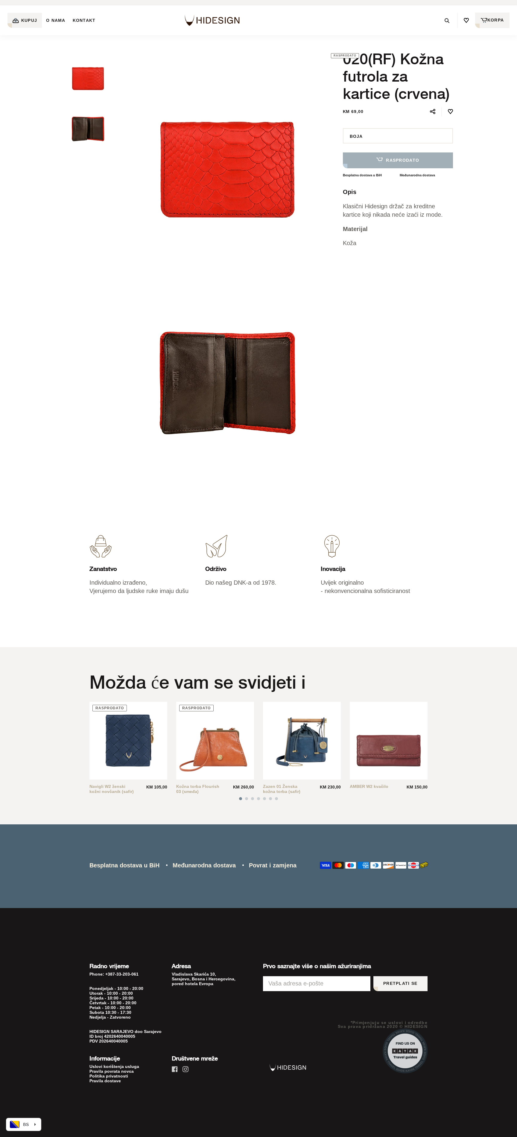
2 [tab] (246, 798)
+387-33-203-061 (122, 974)
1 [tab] (240, 798)
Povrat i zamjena (272, 865)
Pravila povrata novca (111, 1071)
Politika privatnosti (108, 1076)
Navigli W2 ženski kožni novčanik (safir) (111, 789)
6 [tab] (270, 798)
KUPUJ (28, 20)
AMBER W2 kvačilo (369, 786)
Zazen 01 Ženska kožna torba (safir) (281, 789)
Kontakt (84, 20)
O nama (56, 20)
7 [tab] (276, 798)
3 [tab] (252, 798)
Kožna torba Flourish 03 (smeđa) (197, 789)
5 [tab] (264, 798)
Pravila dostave (105, 1080)
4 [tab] (258, 798)
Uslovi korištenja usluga (114, 1066)
